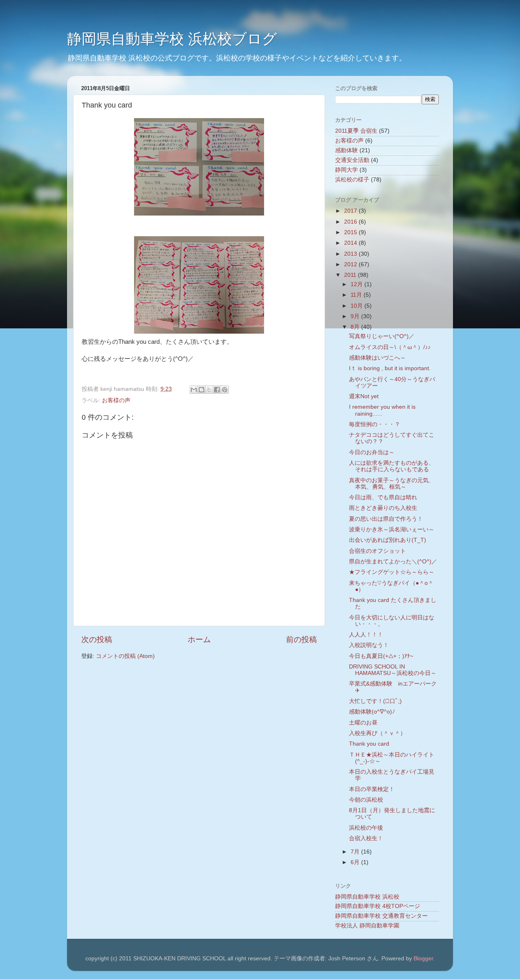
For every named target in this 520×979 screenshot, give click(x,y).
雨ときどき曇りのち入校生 (383, 508)
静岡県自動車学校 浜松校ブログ (172, 38)
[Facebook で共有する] (217, 390)
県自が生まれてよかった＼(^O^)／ (393, 562)
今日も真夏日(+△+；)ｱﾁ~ (381, 656)
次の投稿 (96, 639)
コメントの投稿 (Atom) (125, 656)
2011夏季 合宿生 (356, 131)
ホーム (199, 639)
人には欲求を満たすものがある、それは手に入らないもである (391, 466)
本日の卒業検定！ (371, 789)
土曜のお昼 (363, 723)
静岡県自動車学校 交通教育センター (381, 916)
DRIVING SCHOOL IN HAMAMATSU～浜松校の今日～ (392, 670)
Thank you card (369, 744)
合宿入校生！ (366, 838)
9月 (356, 316)
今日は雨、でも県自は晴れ (383, 497)
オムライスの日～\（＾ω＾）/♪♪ (390, 347)
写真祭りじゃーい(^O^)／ (381, 336)
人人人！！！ (366, 635)
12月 (357, 284)
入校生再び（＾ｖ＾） (377, 733)
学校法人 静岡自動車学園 (367, 926)
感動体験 (346, 150)
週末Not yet (364, 396)
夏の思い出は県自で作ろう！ (386, 519)
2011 (351, 275)
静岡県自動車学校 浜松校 (367, 897)
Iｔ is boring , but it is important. (390, 368)
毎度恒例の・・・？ (374, 424)
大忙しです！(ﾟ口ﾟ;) (375, 701)
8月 (356, 327)
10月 (357, 306)
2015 (351, 232)
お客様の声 (116, 400)
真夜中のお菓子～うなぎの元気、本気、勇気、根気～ (391, 483)
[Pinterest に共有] (225, 390)
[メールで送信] (194, 390)
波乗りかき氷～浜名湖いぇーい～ (391, 529)
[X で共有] (209, 390)
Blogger (423, 958)
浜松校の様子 (352, 180)
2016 (351, 222)
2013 (351, 254)
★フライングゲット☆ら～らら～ (391, 572)
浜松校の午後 (366, 828)
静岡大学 (346, 170)
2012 (351, 264)
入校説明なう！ (369, 645)
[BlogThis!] (201, 390)
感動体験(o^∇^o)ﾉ (372, 712)
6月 (356, 862)
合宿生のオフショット (377, 551)
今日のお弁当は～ (371, 452)
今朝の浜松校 (366, 800)
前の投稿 (301, 639)
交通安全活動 (352, 160)
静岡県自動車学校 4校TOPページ (377, 906)
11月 (357, 295)
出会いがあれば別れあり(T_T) (387, 540)
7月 (356, 852)
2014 (351, 243)
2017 (351, 211)
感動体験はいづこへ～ (377, 358)
